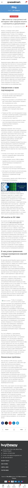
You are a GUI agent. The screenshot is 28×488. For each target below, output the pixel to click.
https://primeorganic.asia (16, 222)
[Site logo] (14, 2)
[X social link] (6, 423)
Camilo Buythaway (7, 26)
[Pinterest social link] (10, 423)
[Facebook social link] (2, 423)
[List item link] (14, 450)
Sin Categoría (16, 10)
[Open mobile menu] (1, 2)
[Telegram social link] (17, 423)
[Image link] (9, 445)
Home (9, 10)
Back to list (14, 429)
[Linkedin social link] (13, 423)
